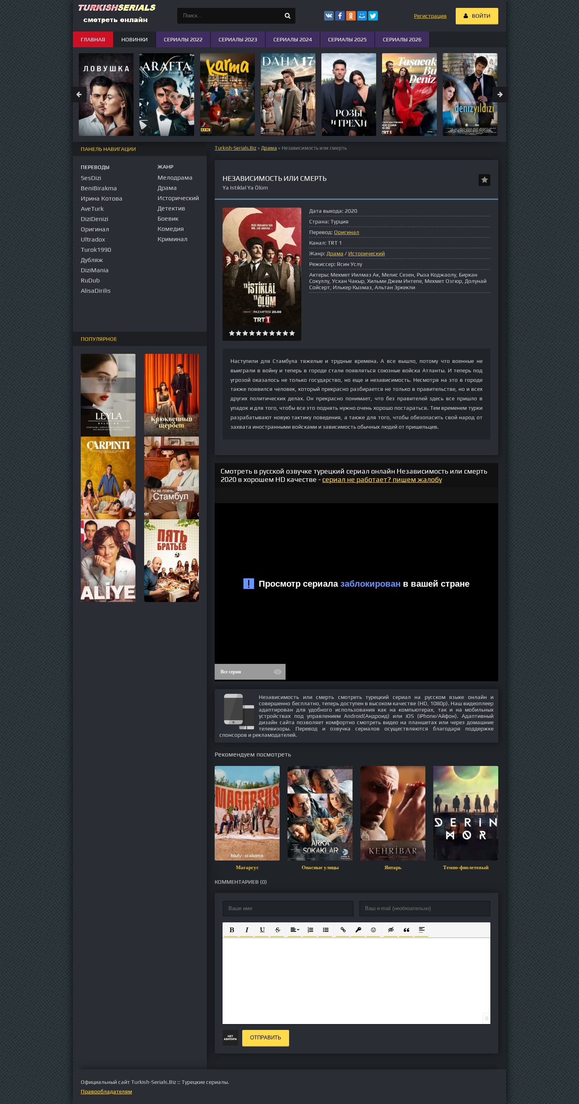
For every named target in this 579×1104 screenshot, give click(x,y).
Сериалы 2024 (292, 39)
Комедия (171, 228)
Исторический (366, 253)
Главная (93, 39)
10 (292, 333)
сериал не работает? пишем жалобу (382, 479)
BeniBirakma (99, 188)
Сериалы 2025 (347, 39)
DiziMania (95, 270)
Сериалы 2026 (402, 39)
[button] (231, 929)
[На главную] (116, 16)
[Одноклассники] (351, 15)
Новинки (134, 39)
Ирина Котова (101, 198)
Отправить (265, 1038)
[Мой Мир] (362, 15)
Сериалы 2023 (238, 39)
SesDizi (91, 178)
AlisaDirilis (96, 290)
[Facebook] (340, 15)
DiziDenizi (94, 219)
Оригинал (346, 232)
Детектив (171, 208)
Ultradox (93, 239)
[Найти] (287, 16)
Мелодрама (175, 177)
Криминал (172, 239)
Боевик (168, 218)
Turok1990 (96, 249)
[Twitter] (373, 15)
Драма (269, 148)
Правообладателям (106, 1091)
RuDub (90, 280)
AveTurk (92, 208)
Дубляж (92, 260)
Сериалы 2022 (183, 39)
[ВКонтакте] (329, 15)
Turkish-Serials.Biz (235, 148)
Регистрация (430, 16)
